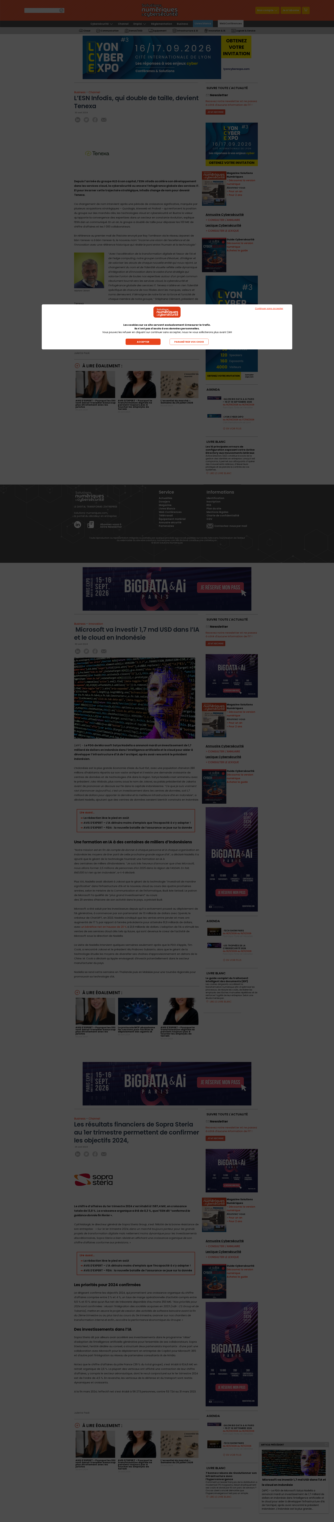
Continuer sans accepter (269, 308)
